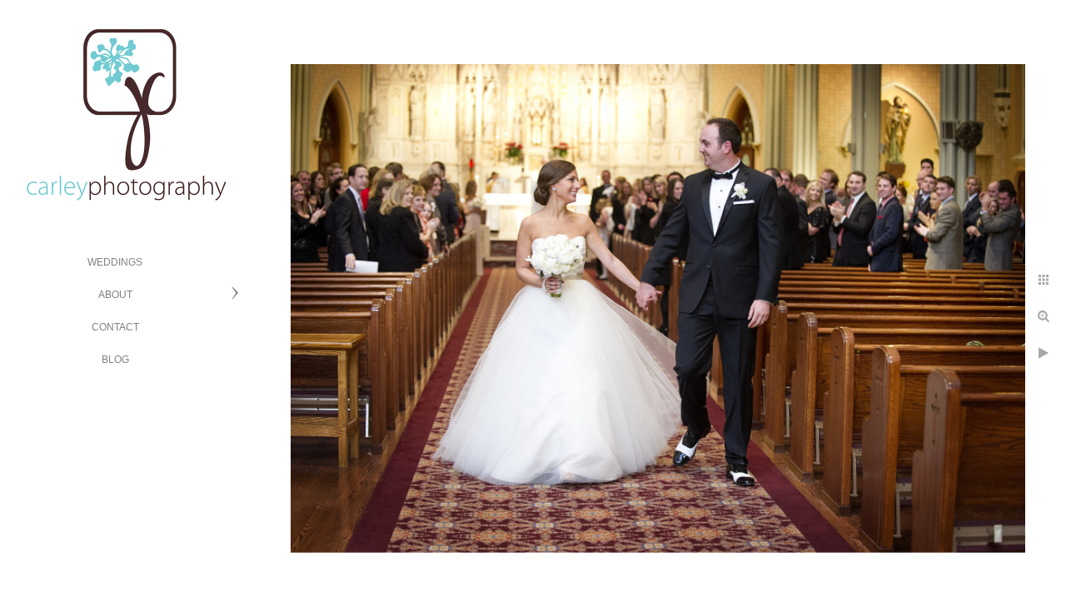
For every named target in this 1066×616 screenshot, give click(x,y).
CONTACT (115, 327)
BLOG (115, 359)
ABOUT (115, 295)
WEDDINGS (114, 262)
